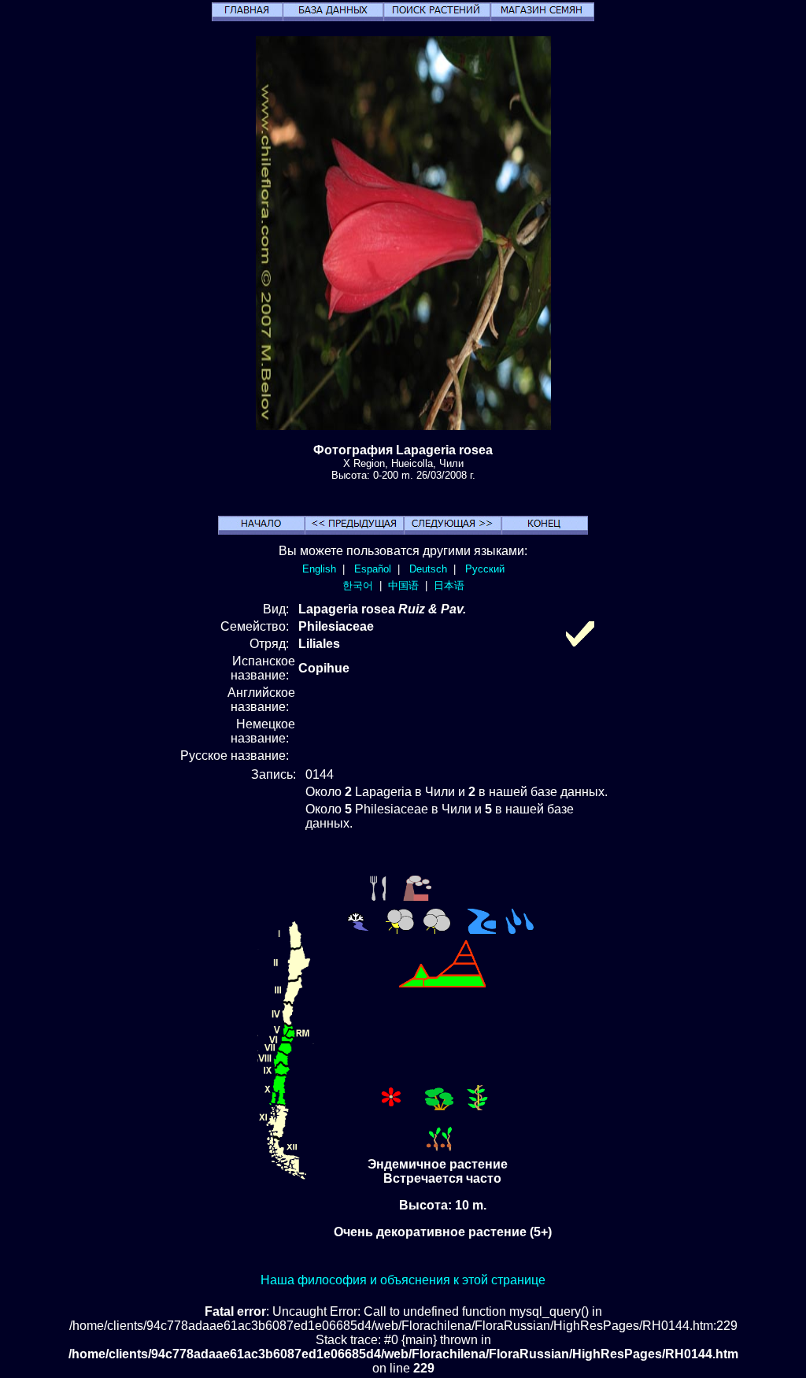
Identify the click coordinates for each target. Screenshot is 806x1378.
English (319, 569)
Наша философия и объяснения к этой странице (403, 1280)
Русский (485, 569)
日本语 (449, 585)
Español (372, 569)
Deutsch (428, 569)
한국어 (357, 585)
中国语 (403, 585)
